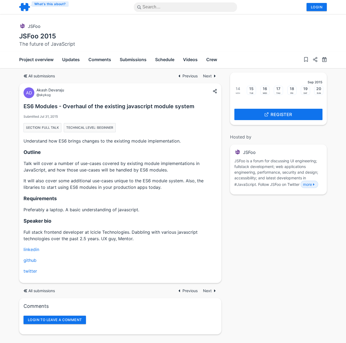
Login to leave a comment (55, 320)
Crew (211, 59)
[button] (313, 60)
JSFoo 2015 (37, 36)
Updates (71, 59)
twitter (30, 271)
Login (316, 7)
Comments (99, 59)
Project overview (36, 59)
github (30, 260)
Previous (190, 76)
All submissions (41, 76)
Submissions (133, 59)
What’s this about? (50, 4)
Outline (32, 152)
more (307, 184)
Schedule (164, 59)
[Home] (44, 7)
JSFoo (34, 26)
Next (207, 76)
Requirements (40, 198)
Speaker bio (37, 221)
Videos (190, 59)
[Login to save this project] (306, 60)
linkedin (31, 249)
